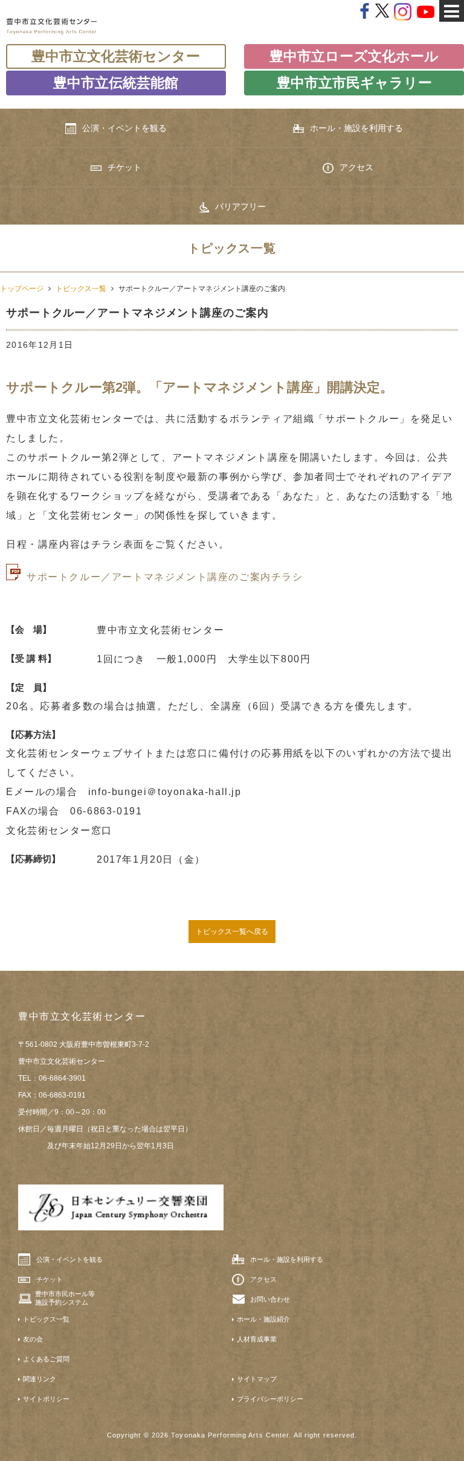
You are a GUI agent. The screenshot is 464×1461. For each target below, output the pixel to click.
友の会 (33, 1339)
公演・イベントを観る (124, 128)
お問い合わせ (270, 1299)
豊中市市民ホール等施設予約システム (65, 1298)
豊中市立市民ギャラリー (354, 83)
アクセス (356, 167)
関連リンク (39, 1379)
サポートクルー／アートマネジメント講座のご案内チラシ (165, 577)
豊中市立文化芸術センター (115, 56)
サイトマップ (257, 1379)
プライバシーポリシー (270, 1398)
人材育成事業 (257, 1339)
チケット (124, 167)
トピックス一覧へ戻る (232, 931)
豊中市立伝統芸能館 (115, 83)
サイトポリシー (46, 1398)
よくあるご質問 (46, 1359)
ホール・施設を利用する (356, 128)
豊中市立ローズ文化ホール (354, 56)
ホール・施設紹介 (263, 1319)
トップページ (22, 288)
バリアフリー (240, 206)
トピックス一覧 (81, 288)
